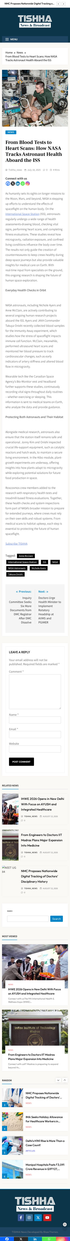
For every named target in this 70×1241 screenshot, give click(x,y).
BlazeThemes (50, 1232)
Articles (30, 1127)
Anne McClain (26, 555)
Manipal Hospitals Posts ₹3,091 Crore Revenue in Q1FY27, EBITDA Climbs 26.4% (45, 1145)
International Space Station (22, 214)
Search (9, 911)
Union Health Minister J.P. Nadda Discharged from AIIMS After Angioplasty (45, 1169)
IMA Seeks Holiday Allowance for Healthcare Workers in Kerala (29, 3)
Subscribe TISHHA (16, 543)
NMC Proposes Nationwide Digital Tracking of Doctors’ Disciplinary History (39, 876)
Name (14, 714)
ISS (44, 561)
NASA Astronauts (16, 568)
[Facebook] (8, 183)
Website (14, 743)
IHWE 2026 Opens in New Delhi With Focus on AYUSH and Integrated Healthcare (42, 804)
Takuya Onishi (15, 574)
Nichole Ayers (39, 568)
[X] (13, 183)
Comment (16, 671)
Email (13, 729)
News (11, 132)
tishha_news (15, 169)
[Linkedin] (18, 183)
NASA (55, 561)
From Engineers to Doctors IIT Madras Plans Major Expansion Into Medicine (42, 840)
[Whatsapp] (23, 183)
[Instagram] (27, 183)
